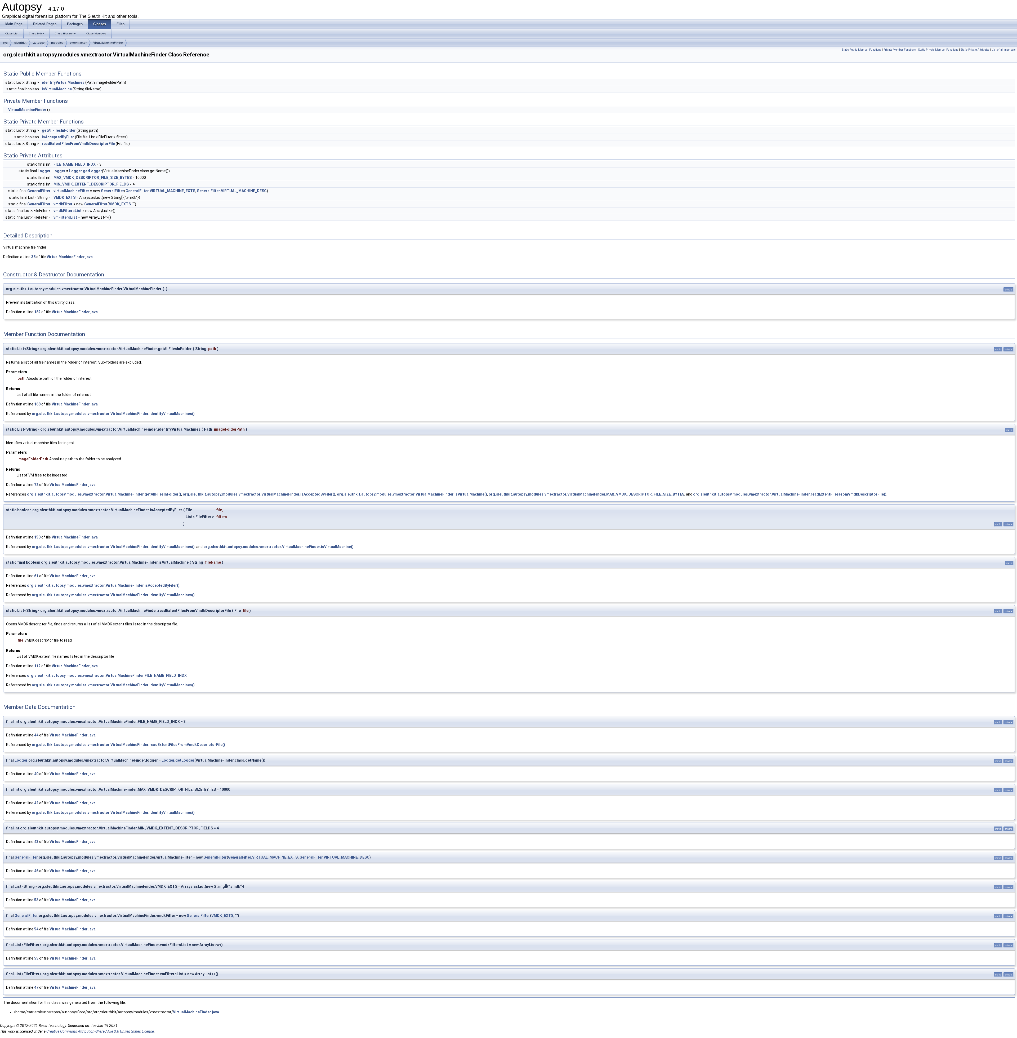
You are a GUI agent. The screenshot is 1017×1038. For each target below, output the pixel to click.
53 (36, 900)
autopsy (38, 42)
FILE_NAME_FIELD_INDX (74, 164)
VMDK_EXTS (64, 197)
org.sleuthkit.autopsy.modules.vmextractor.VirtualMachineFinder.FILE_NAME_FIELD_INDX (107, 675)
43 (36, 842)
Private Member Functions (900, 49)
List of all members (1004, 49)
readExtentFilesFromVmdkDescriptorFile (78, 144)
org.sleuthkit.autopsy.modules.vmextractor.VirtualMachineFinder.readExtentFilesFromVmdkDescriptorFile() (789, 494)
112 (37, 666)
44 (36, 735)
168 (37, 404)
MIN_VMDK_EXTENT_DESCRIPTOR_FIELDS (91, 184)
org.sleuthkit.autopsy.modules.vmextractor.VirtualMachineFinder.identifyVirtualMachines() (113, 414)
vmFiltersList (65, 217)
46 (36, 871)
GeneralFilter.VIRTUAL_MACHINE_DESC (232, 191)
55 (36, 958)
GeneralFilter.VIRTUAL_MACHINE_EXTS (160, 191)
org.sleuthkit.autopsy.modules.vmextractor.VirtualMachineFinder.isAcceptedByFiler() (259, 494)
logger (59, 171)
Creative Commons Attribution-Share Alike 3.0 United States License (100, 1031)
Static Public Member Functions (861, 49)
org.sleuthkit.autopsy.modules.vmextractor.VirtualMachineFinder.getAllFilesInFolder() (104, 494)
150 (37, 537)
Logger (44, 171)
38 (33, 257)
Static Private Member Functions (938, 49)
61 (36, 576)
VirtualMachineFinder (108, 42)
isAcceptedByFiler (58, 137)
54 (36, 929)
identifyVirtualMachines (63, 82)
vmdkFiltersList (67, 211)
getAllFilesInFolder (59, 130)
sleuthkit (20, 42)
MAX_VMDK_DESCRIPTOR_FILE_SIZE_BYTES (92, 177)
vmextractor (78, 42)
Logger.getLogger (85, 171)
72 (36, 485)
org (5, 42)
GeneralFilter (39, 191)
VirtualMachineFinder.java (70, 257)
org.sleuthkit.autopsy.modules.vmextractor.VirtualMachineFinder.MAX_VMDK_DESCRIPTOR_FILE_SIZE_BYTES (586, 494)
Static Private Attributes (975, 49)
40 (36, 774)
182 (37, 312)
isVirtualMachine (57, 89)
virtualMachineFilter (71, 191)
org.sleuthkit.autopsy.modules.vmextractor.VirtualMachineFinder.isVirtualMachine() (412, 494)
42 (36, 803)
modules (57, 42)
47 (36, 987)
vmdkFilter (63, 204)
